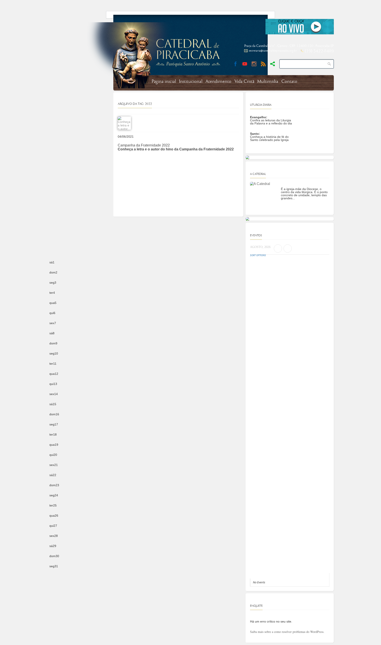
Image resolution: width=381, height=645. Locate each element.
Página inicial (164, 82)
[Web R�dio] (299, 33)
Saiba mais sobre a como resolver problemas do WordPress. (287, 632)
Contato (289, 82)
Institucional (190, 82)
